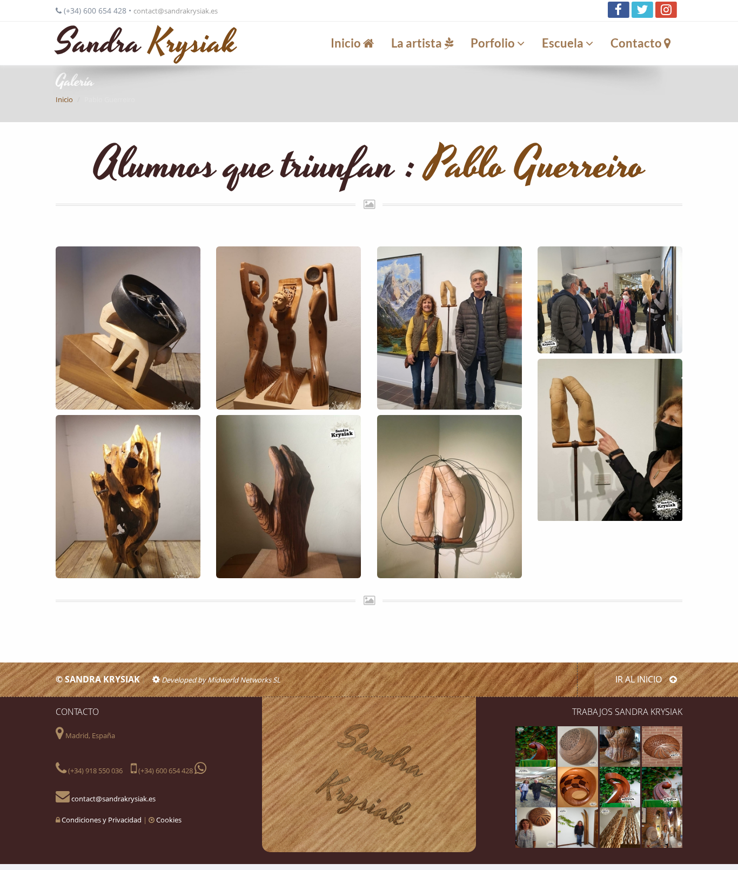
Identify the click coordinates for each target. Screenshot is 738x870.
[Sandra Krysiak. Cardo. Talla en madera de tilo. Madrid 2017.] (579, 746)
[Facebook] (618, 10)
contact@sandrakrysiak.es (175, 11)
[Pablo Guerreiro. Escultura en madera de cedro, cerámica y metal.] (288, 328)
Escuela (564, 43)
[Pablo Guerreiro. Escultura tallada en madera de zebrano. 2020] (288, 496)
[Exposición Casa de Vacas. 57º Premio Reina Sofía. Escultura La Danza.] (610, 299)
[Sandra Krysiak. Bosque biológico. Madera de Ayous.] (621, 827)
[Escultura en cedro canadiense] (662, 746)
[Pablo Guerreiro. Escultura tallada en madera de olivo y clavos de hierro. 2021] (128, 496)
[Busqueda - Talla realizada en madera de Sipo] (662, 786)
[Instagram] (666, 10)
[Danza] (621, 786)
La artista (417, 43)
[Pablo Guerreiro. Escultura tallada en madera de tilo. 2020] (449, 496)
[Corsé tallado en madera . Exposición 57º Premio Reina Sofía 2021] (621, 746)
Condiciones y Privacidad (102, 820)
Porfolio (494, 43)
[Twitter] (642, 10)
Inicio (347, 43)
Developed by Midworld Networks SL (220, 680)
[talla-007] (579, 786)
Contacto (637, 43)
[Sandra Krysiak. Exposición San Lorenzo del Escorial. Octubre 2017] (536, 827)
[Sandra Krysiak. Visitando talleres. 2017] (536, 786)
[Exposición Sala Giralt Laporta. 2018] (662, 827)
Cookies (169, 820)
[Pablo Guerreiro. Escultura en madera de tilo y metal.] (128, 328)
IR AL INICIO (639, 679)
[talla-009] (536, 746)
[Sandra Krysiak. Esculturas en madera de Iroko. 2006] (579, 827)
